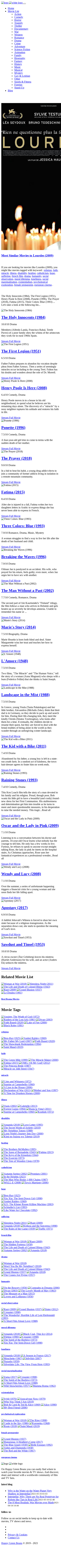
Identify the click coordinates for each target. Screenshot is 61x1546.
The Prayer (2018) (16, 458)
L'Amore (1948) (14, 661)
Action (17, 14)
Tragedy (18, 23)
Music (17, 67)
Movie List (13, 11)
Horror (17, 20)
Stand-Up (19, 87)
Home (11, 8)
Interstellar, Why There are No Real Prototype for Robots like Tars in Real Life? (33, 1498)
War (16, 31)
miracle (5, 273)
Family (17, 55)
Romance (19, 37)
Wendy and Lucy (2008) (21, 874)
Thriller (18, 25)
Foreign (18, 84)
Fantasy (18, 61)
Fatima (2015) (13, 492)
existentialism (25, 282)
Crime (17, 43)
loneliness (36, 279)
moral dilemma (22, 279)
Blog (10, 90)
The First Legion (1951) (21, 351)
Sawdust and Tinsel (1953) (23, 944)
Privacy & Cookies (17, 1534)
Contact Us (13, 1537)
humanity (36, 276)
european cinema (43, 284)
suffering (5, 276)
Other (17, 78)
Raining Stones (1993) (19, 780)
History (18, 64)
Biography (19, 58)
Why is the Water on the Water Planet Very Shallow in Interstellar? (30, 1492)
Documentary (21, 28)
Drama (17, 40)
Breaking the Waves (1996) (23, 557)
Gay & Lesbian (22, 75)
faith (55, 270)
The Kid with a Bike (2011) (23, 746)
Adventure (19, 46)
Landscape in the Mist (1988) (25, 695)
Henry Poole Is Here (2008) (24, 388)
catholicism (42, 273)
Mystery (18, 73)
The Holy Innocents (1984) (23, 317)
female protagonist (23, 284)
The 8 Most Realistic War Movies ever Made (31, 1502)
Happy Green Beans (11, 1543)
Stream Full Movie (10, 341)
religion (48, 270)
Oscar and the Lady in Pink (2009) (30, 825)
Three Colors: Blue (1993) (23, 526)
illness (13, 273)
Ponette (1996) (13, 427)
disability (22, 273)
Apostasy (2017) (14, 908)
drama (27, 276)
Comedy (18, 17)
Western (18, 34)
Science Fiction (22, 49)
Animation (19, 52)
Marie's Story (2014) (18, 627)
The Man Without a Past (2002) (27, 590)
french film (17, 276)
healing (32, 273)
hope (52, 273)
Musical (18, 70)
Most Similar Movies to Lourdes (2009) (27, 255)
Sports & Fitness (22, 81)
